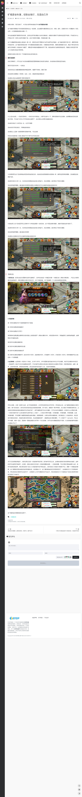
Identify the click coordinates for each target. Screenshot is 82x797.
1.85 (66, 28)
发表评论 (76, 557)
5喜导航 (30, 18)
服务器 (15, 136)
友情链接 (64, 3)
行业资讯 (12, 8)
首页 (8, 8)
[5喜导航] (15, 619)
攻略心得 (17, 8)
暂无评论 (11, 536)
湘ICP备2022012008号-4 (25, 635)
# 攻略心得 (13, 517)
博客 (50, 3)
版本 (73, 28)
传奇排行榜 (56, 3)
